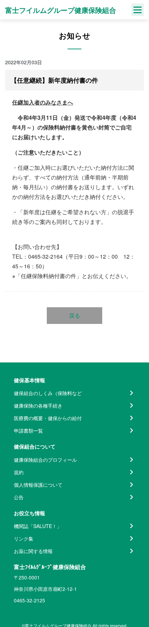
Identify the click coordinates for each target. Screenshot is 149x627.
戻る (74, 315)
